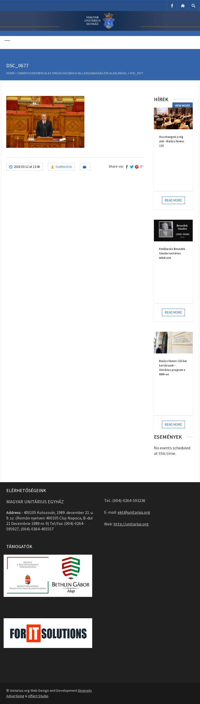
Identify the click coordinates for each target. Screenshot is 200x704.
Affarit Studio (38, 696)
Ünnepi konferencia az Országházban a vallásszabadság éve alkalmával (72, 73)
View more (182, 105)
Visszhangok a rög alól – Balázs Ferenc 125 (171, 141)
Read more (173, 200)
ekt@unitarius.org (134, 512)
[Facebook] (172, 5)
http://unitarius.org (131, 524)
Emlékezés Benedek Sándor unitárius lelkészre (172, 253)
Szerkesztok (63, 166)
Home (10, 73)
